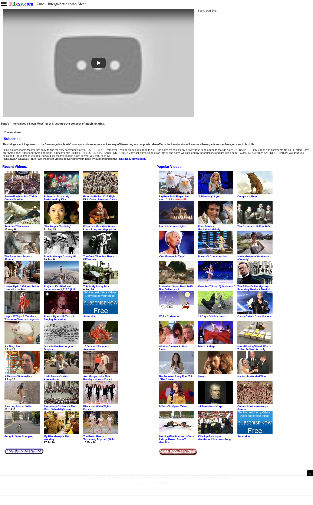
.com (21, 4)
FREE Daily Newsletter (131, 158)
